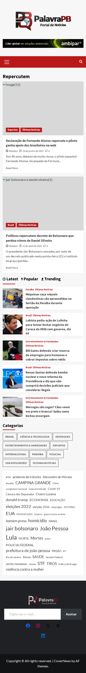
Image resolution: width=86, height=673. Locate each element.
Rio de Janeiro (13, 557)
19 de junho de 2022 (33, 151)
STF (41, 563)
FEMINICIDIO (24, 514)
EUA (10, 513)
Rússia (27, 557)
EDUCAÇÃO (57, 500)
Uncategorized (16, 463)
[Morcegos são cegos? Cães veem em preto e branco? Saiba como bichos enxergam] (13, 406)
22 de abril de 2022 (32, 246)
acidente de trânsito (27, 477)
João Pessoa (54, 528)
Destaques (63, 436)
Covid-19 (54, 488)
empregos (56, 507)
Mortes (36, 538)
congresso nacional (16, 488)
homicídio (37, 520)
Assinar (71, 614)
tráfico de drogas (67, 564)
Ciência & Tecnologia (34, 436)
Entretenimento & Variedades (42, 341)
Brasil (11, 225)
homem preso (16, 521)
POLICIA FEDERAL (20, 545)
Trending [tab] (52, 279)
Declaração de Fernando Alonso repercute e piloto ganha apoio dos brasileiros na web (41, 143)
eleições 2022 (18, 506)
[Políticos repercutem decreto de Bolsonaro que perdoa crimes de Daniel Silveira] (43, 203)
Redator (13, 151)
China (56, 483)
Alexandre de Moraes (57, 477)
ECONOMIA (39, 500)
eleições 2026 (41, 507)
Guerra (38, 514)
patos (48, 538)
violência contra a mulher (25, 569)
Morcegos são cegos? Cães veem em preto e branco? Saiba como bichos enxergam (48, 411)
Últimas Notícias (31, 130)
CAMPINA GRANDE (33, 482)
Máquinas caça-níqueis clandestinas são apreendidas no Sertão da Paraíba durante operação (49, 301)
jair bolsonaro (22, 528)
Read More (12, 168)
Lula (11, 537)
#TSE (8, 477)
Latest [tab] (12, 279)
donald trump (17, 499)
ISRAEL (53, 521)
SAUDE (38, 557)
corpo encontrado (37, 489)
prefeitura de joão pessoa (28, 550)
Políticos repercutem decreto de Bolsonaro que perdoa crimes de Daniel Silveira (40, 238)
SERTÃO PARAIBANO (16, 564)
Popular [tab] (30, 279)
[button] (7, 61)
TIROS (52, 564)
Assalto (10, 483)
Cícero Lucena (46, 494)
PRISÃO (56, 551)
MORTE (24, 538)
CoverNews (62, 661)
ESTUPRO (69, 507)
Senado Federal (54, 557)
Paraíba (30, 289)
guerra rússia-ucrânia (54, 514)
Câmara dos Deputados (20, 494)
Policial (55, 454)
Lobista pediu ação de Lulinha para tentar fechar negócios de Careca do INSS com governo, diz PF (48, 327)
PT (64, 551)
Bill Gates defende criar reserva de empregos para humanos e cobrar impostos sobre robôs (48, 355)
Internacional (15, 454)
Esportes (13, 130)
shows (32, 564)
